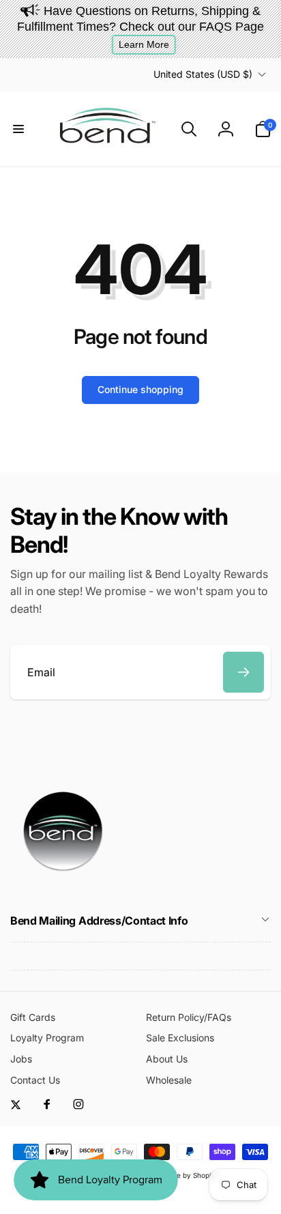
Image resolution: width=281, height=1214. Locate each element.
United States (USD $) (202, 74)
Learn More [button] (144, 44)
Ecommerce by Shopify (179, 1175)
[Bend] (64, 884)
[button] (18, 129)
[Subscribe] (243, 672)
